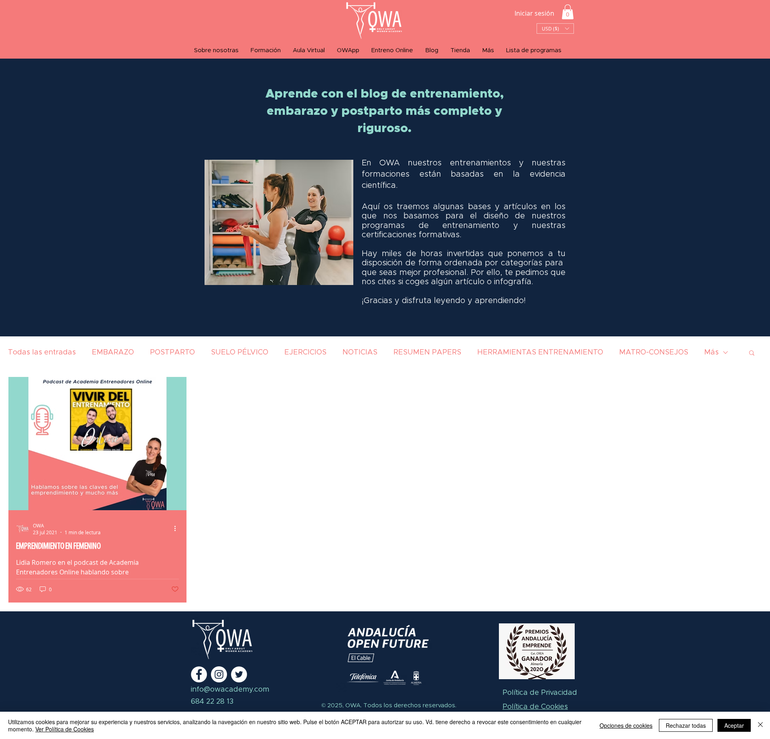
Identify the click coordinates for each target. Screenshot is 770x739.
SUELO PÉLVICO (239, 352)
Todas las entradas (42, 352)
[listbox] (555, 28)
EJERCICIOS (305, 352)
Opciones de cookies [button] (626, 725)
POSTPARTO (172, 352)
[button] (567, 11)
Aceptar (734, 725)
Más (711, 352)
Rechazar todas (686, 725)
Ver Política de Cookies (64, 729)
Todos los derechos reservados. (409, 705)
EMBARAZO (113, 352)
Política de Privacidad (540, 692)
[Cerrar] (760, 725)
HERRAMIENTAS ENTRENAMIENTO (540, 352)
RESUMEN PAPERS (427, 352)
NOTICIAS (359, 352)
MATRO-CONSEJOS (653, 352)
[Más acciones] (177, 528)
